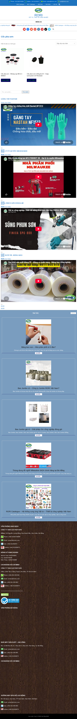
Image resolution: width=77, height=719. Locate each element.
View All (73, 313)
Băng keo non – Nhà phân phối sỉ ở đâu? (38, 347)
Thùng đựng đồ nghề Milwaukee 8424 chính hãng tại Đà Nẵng (38, 470)
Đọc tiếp (5, 80)
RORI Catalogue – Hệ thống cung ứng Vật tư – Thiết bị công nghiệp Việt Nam (54, 25)
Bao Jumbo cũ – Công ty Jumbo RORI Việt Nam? (38, 388)
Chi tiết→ (38, 353)
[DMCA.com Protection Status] (5, 594)
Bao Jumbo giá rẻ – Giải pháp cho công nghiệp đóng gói (38, 429)
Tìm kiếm (25, 92)
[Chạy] (1, 304)
